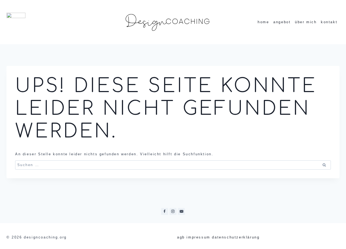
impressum (198, 237)
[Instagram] (173, 211)
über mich (306, 22)
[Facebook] (164, 211)
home (263, 22)
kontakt (329, 22)
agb (181, 237)
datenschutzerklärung (236, 237)
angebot (282, 22)
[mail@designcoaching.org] (181, 211)
